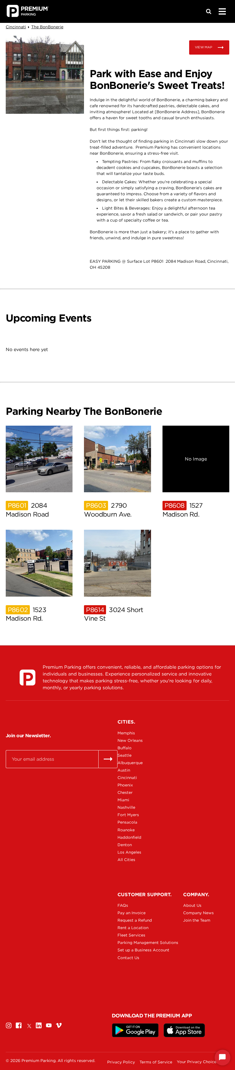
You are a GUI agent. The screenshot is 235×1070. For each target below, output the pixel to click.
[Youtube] (49, 1025)
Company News (198, 912)
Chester (125, 792)
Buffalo (124, 748)
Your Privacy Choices (197, 1062)
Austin (123, 770)
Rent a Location (132, 927)
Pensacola (127, 822)
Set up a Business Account (137, 950)
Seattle (124, 755)
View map (203, 47)
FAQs (122, 905)
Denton (124, 844)
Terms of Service (156, 1062)
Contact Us (128, 957)
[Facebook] (18, 1025)
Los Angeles (129, 852)
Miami (123, 800)
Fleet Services (131, 935)
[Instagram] (8, 1025)
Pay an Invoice (131, 912)
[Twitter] (29, 1025)
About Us (192, 905)
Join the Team (196, 920)
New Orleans (130, 740)
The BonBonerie (47, 27)
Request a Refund (134, 920)
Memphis (126, 733)
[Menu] (222, 11)
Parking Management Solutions (137, 942)
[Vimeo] (59, 1025)
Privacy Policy (121, 1062)
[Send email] (107, 759)
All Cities (126, 859)
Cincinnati (16, 27)
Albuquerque (130, 762)
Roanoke (126, 830)
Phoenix (125, 785)
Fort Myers (128, 814)
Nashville (126, 807)
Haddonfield (129, 837)
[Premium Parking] (27, 678)
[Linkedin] (39, 1025)
